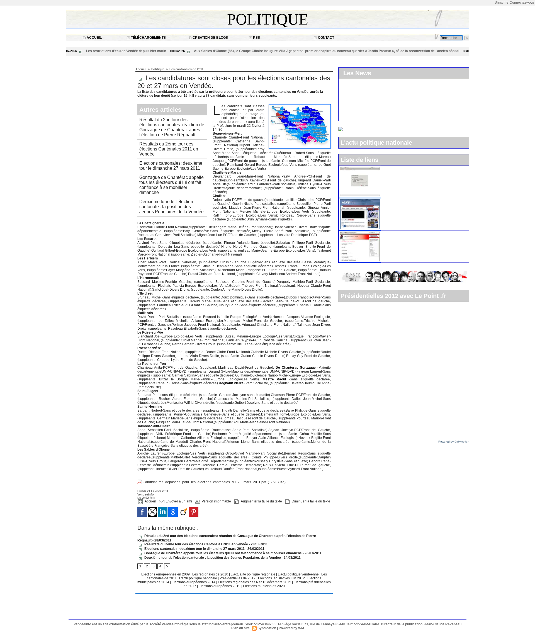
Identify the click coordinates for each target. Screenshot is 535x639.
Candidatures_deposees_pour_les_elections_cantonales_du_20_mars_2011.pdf (204, 482)
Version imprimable (216, 501)
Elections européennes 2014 (194, 582)
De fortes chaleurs (384, 51)
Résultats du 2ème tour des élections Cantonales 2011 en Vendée (168, 149)
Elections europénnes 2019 (219, 586)
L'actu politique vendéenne (299, 574)
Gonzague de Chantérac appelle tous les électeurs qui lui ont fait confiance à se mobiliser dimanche (171, 185)
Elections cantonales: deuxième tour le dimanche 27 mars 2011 (170, 166)
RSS (256, 37)
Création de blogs (210, 37)
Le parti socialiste (399, 232)
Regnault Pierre (231, 383)
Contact (325, 37)
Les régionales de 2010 (210, 574)
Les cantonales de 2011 (186, 69)
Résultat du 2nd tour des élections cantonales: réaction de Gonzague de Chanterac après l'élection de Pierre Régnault (171, 127)
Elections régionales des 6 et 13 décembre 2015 (255, 582)
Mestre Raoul (273, 379)
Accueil (94, 37)
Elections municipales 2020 (264, 586)
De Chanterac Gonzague (296, 368)
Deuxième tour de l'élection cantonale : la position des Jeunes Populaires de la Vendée (171, 206)
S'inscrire (502, 2)
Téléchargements (148, 37)
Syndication (266, 628)
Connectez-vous (522, 2)
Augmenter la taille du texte (261, 501)
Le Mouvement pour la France (410, 200)
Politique (267, 19)
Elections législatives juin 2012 (282, 578)
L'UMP (390, 168)
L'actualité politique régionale (253, 574)
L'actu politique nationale (198, 578)
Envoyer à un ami (178, 501)
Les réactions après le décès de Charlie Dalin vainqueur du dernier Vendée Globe (277, 51)
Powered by (453, 441)
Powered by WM (291, 628)
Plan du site (240, 628)
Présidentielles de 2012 (238, 578)
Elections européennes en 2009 (166, 574)
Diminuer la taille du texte (310, 501)
